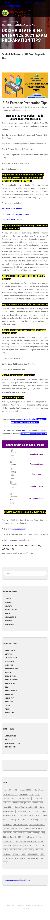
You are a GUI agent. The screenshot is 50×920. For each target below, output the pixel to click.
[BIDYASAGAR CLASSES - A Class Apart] (21, 13)
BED (31, 794)
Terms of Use (20, 905)
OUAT (36, 845)
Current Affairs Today (37, 824)
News (7, 687)
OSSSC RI (28, 845)
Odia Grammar (11, 691)
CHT (37, 794)
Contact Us (26, 909)
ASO (15, 790)
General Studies (10, 617)
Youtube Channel (36, 486)
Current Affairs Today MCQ (13, 828)
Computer (8, 606)
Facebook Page (36, 454)
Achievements (10, 650)
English (7, 613)
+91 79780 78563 (12, 6)
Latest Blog (10, 683)
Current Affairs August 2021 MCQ (26, 807)
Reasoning (8, 621)
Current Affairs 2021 (23, 798)
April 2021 (7, 790)
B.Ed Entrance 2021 (10, 794)
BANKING (23, 794)
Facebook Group (36, 464)
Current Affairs (11, 610)
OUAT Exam (28, 850)
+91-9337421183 (12, 2)
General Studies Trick (13, 743)
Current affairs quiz (20, 824)
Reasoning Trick (10, 747)
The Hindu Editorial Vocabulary (14, 858)
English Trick (10, 676)
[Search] (45, 569)
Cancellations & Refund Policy (35, 905)
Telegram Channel (36, 499)
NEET (19, 837)
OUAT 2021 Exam (15, 850)
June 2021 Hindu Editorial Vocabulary (26, 833)
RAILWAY (16, 854)
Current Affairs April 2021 (21, 803)
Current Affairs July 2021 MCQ (28, 811)
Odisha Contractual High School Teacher (29, 841)
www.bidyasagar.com (17, 529)
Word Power (9, 624)
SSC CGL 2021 (33, 854)
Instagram (36, 474)
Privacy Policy (10, 905)
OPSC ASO (17, 845)
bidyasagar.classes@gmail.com (17, 880)
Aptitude (8, 599)
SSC (23, 854)
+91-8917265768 (33, 2)
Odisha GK (9, 694)
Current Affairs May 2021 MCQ (28, 820)
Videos (7, 709)
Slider (7, 705)
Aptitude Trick (11, 658)
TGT (42, 854)
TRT (5, 863)
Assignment (9, 602)
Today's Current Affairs (35, 858)
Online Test (9, 698)
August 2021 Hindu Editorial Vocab (32, 790)
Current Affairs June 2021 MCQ (28, 816)
